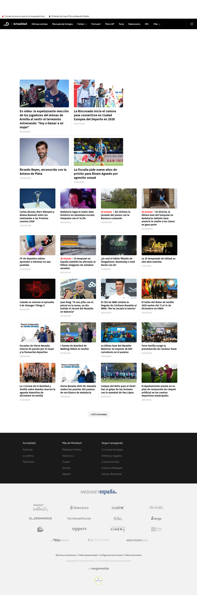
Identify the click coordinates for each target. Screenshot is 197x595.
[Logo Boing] (118, 518)
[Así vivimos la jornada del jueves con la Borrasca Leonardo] (119, 198)
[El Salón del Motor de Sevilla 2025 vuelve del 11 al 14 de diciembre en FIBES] (159, 289)
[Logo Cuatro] (118, 508)
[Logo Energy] (156, 518)
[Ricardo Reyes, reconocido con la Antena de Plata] (44, 152)
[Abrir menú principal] (191, 23)
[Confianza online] (98, 583)
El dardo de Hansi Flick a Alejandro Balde (70, 16)
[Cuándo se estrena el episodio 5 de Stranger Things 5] (37, 289)
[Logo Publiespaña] (98, 540)
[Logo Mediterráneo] (137, 540)
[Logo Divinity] (156, 508)
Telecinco (68, 455)
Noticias (28, 449)
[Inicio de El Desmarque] (6, 23)
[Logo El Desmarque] (40, 518)
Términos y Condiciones (66, 555)
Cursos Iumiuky (110, 461)
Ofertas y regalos (112, 455)
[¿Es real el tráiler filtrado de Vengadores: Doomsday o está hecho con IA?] (119, 245)
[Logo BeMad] (40, 529)
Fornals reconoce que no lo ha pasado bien (25, 16)
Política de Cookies (133, 555)
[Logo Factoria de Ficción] (79, 518)
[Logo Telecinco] (79, 508)
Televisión (28, 461)
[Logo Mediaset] (98, 493)
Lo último (28, 455)
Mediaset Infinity (71, 449)
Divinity (66, 467)
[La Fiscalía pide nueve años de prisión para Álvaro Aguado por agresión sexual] (98, 152)
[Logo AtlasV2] (60, 540)
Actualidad (20, 24)
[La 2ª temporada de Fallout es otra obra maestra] (159, 245)
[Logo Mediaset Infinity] (40, 508)
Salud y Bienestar (112, 473)
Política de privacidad (87, 555)
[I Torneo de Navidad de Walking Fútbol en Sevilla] (78, 332)
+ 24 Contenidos (98, 414)
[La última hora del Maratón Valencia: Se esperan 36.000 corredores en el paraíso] (119, 332)
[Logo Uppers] (79, 529)
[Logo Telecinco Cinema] (118, 529)
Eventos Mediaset (112, 467)
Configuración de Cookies (110, 555)
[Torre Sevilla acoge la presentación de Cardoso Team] (159, 332)
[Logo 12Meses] (156, 529)
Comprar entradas (112, 449)
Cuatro (66, 461)
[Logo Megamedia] (100, 568)
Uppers (66, 473)
